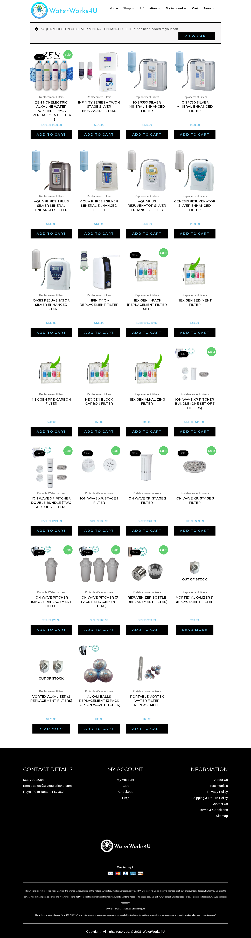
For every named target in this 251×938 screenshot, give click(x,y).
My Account (174, 8)
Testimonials (219, 786)
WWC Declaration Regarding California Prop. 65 (125, 909)
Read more (194, 630)
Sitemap (222, 816)
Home (113, 8)
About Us (221, 780)
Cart (195, 8)
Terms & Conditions (213, 810)
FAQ (125, 798)
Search (208, 8)
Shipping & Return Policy (209, 798)
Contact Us (220, 804)
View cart (196, 36)
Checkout (125, 791)
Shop (127, 8)
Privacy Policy (217, 791)
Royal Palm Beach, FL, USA (44, 791)
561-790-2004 (33, 780)
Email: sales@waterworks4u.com (47, 786)
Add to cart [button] (51, 134)
